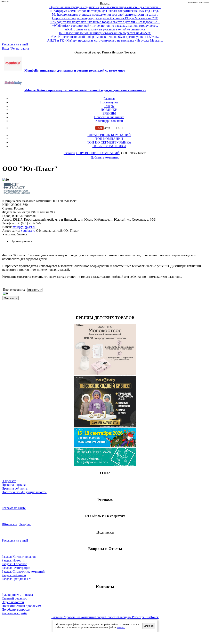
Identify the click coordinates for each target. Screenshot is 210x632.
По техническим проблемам (21, 606)
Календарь (124, 617)
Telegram (25, 524)
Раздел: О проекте (14, 564)
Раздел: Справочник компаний (23, 571)
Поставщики (109, 102)
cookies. (121, 627)
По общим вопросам (16, 609)
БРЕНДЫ (109, 113)
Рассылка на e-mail (15, 44)
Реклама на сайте (14, 508)
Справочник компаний (79, 617)
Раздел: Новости (13, 560)
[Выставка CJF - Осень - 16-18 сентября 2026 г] (105, 465)
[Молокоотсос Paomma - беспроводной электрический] (105, 374)
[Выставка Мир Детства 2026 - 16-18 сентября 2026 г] (105, 445)
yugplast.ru (28, 230)
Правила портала (14, 484)
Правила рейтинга (14, 488)
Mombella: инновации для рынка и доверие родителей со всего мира (74, 70)
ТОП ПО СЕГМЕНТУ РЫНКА (109, 142)
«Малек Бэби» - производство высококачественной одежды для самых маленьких (85, 90)
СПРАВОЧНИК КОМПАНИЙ (109, 135)
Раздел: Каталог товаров (19, 556)
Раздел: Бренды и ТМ (17, 579)
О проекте (9, 481)
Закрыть (149, 625)
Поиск (154, 617)
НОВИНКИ (109, 109)
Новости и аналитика (109, 117)
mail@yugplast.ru (24, 227)
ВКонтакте (9, 524)
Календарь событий (109, 121)
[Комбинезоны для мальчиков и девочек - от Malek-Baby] (105, 426)
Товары (109, 106)
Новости (111, 617)
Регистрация (141, 617)
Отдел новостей (13, 602)
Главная (109, 98)
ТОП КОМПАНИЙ (109, 138)
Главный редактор (14, 598)
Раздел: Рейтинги (14, 575)
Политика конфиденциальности (24, 492)
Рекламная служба (14, 613)
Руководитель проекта (17, 594)
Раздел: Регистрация (16, 567)
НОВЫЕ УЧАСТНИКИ (109, 146)
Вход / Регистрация (15, 48)
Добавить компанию (105, 157)
